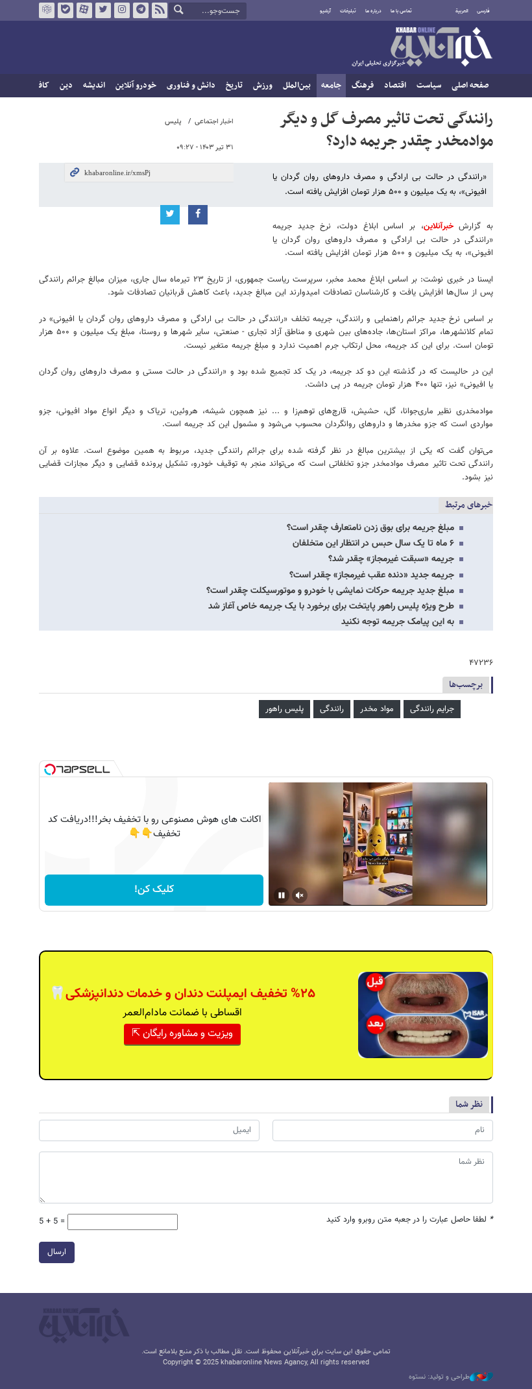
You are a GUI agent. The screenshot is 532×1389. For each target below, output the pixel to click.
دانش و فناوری (191, 86)
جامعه (331, 86)
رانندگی (332, 709)
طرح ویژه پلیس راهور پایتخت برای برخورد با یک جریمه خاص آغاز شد (331, 606)
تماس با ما (401, 11)
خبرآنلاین (421, 48)
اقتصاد (395, 86)
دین (66, 86)
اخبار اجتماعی (214, 121)
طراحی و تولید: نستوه (439, 1377)
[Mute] (300, 895)
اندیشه (94, 86)
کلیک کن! (154, 890)
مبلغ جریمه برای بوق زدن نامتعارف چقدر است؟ (370, 528)
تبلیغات (348, 11)
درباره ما (373, 11)
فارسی (483, 11)
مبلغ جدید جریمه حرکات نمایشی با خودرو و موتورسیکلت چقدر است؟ (330, 591)
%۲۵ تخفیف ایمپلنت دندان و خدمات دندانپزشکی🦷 (182, 994)
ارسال (56, 1252)
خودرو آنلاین (135, 86)
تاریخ (234, 86)
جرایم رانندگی (432, 709)
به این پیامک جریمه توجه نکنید (397, 622)
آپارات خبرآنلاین (84, 10)
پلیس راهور (284, 709)
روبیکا (46, 10)
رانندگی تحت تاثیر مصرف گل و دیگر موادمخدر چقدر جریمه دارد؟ (386, 130)
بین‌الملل (297, 86)
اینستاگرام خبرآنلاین (122, 10)
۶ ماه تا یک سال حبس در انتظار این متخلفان (373, 544)
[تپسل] (49, 769)
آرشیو (325, 11)
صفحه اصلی (470, 86)
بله (65, 10)
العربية (461, 11)
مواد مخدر (377, 709)
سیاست (429, 86)
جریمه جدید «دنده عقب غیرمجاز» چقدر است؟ (371, 575)
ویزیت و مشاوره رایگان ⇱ (182, 1034)
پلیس (173, 121)
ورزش (262, 86)
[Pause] (281, 895)
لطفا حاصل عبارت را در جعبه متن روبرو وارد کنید (409, 1220)
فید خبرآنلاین (159, 10)
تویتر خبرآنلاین (103, 10)
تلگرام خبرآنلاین (141, 10)
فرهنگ (363, 86)
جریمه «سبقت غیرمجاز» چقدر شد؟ (391, 559)
